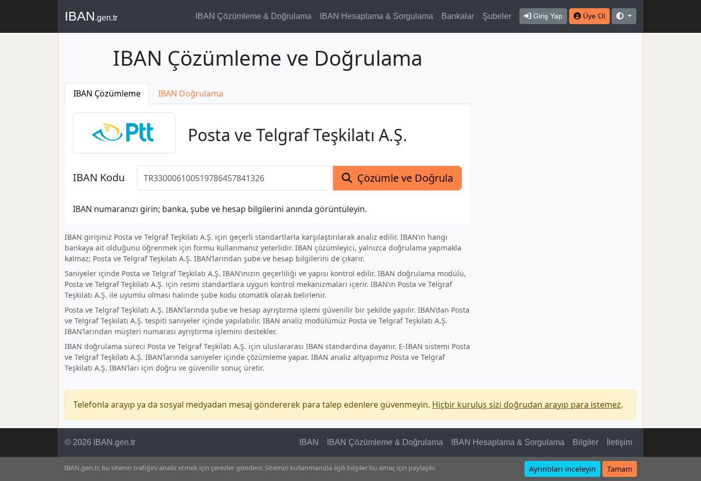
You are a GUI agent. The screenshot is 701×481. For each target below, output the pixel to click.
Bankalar (457, 16)
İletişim (619, 442)
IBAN (91, 16)
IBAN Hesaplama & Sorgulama (376, 16)
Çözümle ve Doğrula (405, 178)
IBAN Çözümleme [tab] (107, 93)
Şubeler (496, 16)
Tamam (619, 469)
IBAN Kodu (99, 177)
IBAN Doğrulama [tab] (190, 93)
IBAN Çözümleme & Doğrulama (253, 16)
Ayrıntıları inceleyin (562, 469)
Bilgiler (585, 442)
